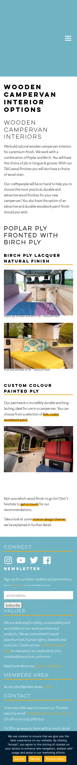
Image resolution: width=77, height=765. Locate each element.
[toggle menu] (68, 38)
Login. (48, 686)
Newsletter (22, 569)
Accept (19, 759)
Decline (35, 759)
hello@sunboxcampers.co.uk (49, 713)
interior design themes (49, 519)
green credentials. (49, 665)
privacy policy (17, 585)
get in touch (30, 503)
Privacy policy (55, 759)
